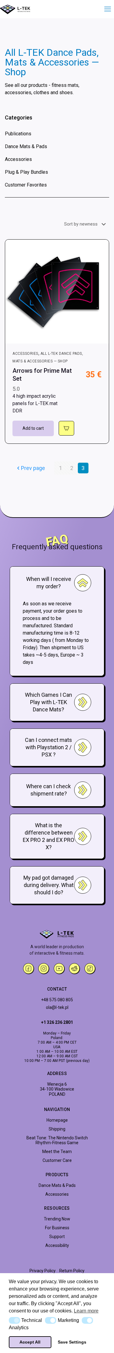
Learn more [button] (86, 1310)
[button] (14, 1320)
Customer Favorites (26, 185)
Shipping (57, 1129)
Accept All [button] (29, 1342)
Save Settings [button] (72, 1342)
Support (57, 1236)
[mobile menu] (106, 9)
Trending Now (57, 1218)
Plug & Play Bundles (26, 172)
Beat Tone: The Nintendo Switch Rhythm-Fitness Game (57, 1140)
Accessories (18, 159)
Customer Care (57, 1160)
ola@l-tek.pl (57, 1007)
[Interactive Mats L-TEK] (15, 9)
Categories (18, 117)
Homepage (57, 1120)
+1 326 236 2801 (57, 1022)
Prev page (33, 468)
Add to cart (33, 428)
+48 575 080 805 (57, 999)
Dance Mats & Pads (26, 146)
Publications (18, 134)
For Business (57, 1227)
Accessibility (57, 1245)
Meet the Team (57, 1151)
